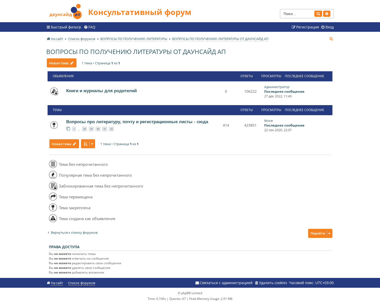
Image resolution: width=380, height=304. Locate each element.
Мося (268, 120)
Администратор (277, 86)
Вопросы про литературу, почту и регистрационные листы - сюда (137, 121)
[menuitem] (89, 27)
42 (111, 129)
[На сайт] (67, 10)
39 (91, 129)
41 (104, 129)
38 (84, 129)
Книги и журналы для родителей (101, 90)
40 (98, 129)
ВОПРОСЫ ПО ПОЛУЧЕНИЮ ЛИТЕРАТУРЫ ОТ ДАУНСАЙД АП (136, 51)
